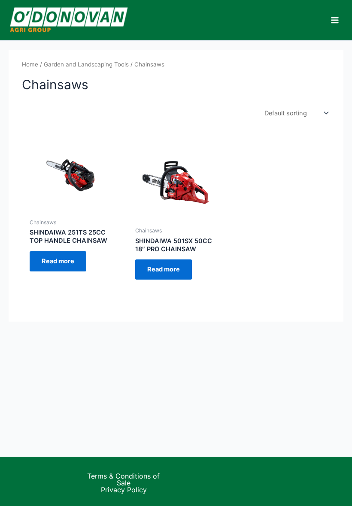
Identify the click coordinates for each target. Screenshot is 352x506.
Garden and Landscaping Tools (86, 64)
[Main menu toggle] (334, 20)
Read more (58, 261)
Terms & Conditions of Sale (123, 479)
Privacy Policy (124, 489)
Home (30, 64)
